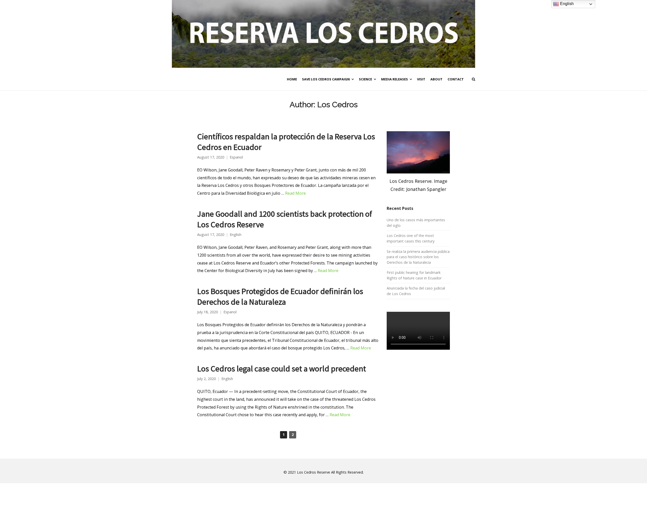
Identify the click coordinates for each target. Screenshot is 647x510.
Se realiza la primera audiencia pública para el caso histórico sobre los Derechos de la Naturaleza (418, 257)
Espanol (236, 157)
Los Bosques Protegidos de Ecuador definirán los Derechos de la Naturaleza (280, 296)
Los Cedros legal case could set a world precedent (281, 368)
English (235, 234)
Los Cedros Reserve (313, 472)
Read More (295, 193)
